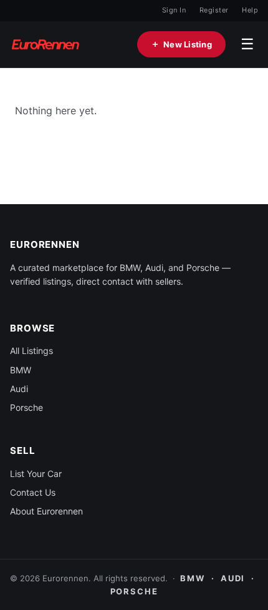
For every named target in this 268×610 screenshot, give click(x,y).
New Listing (187, 44)
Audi (19, 388)
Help (250, 10)
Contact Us (32, 492)
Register (214, 10)
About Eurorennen (46, 511)
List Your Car (36, 473)
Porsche (26, 407)
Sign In (174, 10)
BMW (20, 370)
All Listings (31, 350)
